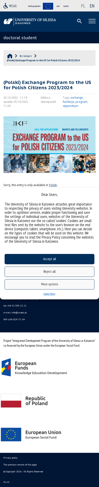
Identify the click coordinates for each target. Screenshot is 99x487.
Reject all (49, 271)
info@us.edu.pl (19, 312)
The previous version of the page (20, 464)
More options (49, 284)
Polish (53, 185)
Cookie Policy (49, 293)
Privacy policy (10, 457)
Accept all (49, 259)
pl (83, 6)
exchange (76, 98)
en (92, 6)
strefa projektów (34, 6)
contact (66, 6)
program (81, 102)
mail (58, 6)
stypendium (70, 106)
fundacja (68, 102)
